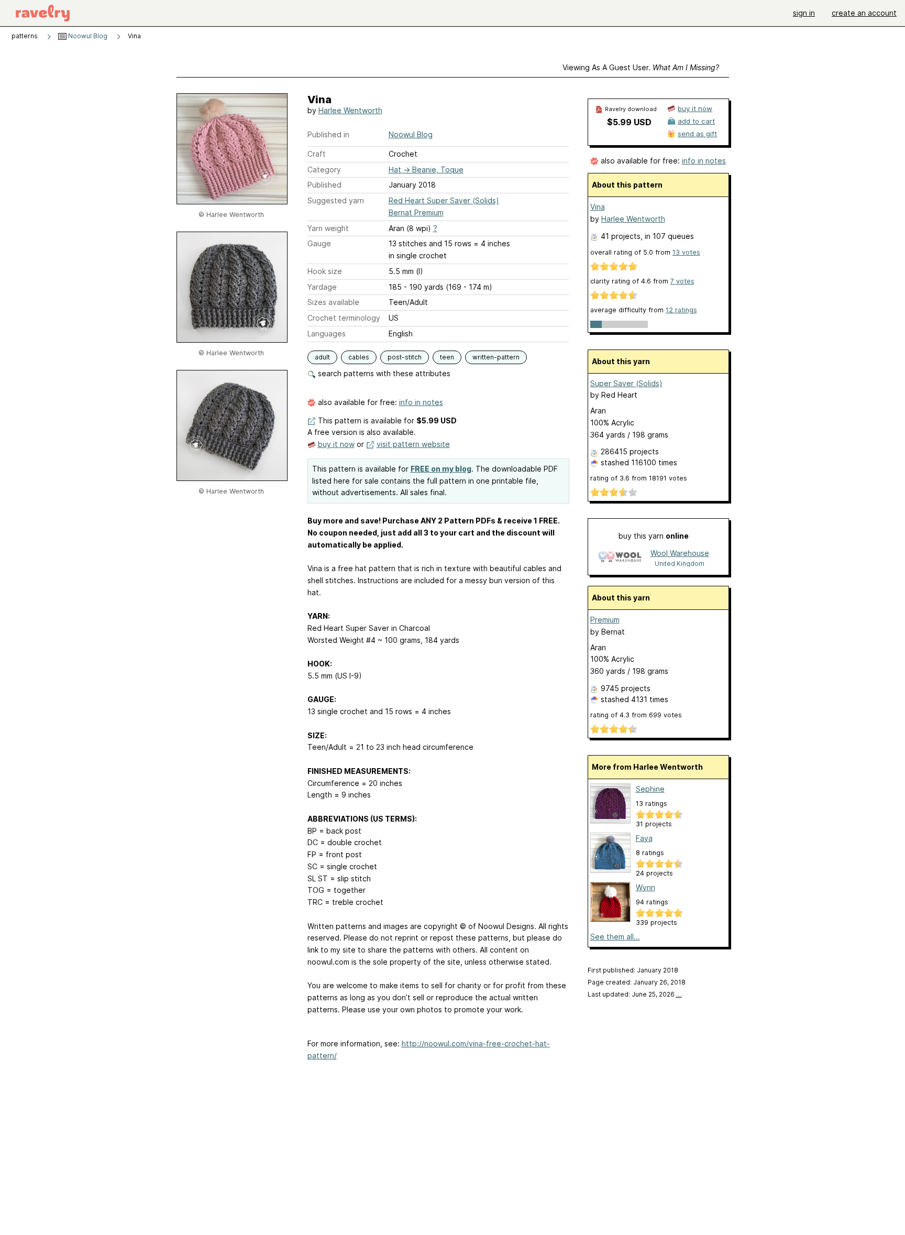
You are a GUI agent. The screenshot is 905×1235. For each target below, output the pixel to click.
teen (447, 357)
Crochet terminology (343, 317)
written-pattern (496, 357)
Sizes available (333, 302)
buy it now (336, 444)
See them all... (615, 936)
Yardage (322, 286)
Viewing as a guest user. (640, 67)
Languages (326, 333)
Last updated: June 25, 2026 (635, 994)
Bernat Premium (416, 212)
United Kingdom (679, 563)
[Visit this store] (619, 558)
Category (324, 169)
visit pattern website (413, 444)
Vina (597, 206)
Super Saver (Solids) (626, 383)
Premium (605, 619)
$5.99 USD (629, 122)
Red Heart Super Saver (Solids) (444, 200)
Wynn (645, 887)
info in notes (421, 402)
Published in (328, 134)
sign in (804, 12)
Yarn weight (328, 228)
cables (358, 357)
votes (686, 252)
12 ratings (681, 310)
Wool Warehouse (679, 553)
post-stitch (405, 357)
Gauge (319, 243)
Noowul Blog (87, 36)
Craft (316, 153)
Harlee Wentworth (350, 110)
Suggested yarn (335, 200)
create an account (864, 12)
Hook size (324, 271)
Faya (644, 838)
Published (324, 184)
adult (322, 357)
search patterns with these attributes (383, 373)
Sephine (650, 788)
